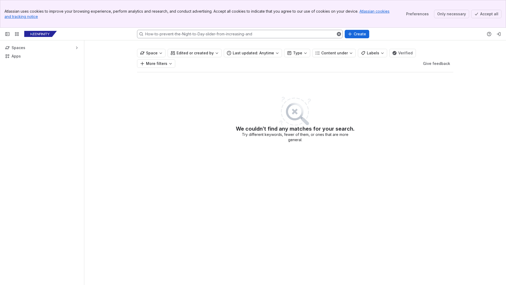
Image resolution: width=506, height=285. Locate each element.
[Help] (489, 34)
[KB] (40, 34)
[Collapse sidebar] (7, 34)
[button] (339, 34)
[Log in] (498, 34)
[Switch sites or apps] (17, 34)
